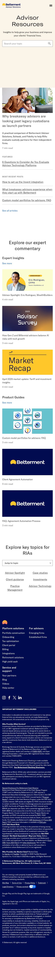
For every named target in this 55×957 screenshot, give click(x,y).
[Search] (49, 43)
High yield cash (10, 661)
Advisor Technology (40, 586)
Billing (5, 649)
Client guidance (15, 579)
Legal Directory (8, 886)
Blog (4, 679)
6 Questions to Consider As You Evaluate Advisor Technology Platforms (25, 163)
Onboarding (8, 637)
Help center (8, 687)
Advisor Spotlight (15, 572)
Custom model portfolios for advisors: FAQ (26, 200)
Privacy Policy (30, 883)
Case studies (40, 572)
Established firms (38, 637)
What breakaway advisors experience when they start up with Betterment (27, 191)
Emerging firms (36, 633)
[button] (51, 5)
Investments (40, 579)
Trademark (42, 883)
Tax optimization (10, 641)
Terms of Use (17, 883)
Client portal (8, 645)
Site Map (5, 883)
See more (7, 263)
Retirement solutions (13, 657)
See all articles (9, 210)
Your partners (9, 675)
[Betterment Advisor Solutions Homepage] (11, 6)
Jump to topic (11, 563)
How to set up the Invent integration (22, 181)
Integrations (8, 653)
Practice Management (14, 587)
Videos (5, 683)
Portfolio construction (13, 633)
